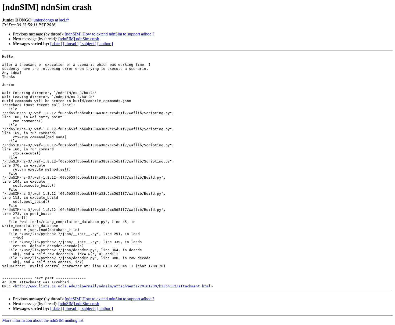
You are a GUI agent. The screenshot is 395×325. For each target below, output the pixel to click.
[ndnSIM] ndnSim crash (78, 39)
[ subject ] (88, 43)
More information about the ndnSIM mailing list (42, 320)
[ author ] (105, 43)
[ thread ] (70, 43)
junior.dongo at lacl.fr (51, 20)
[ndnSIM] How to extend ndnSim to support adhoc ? (109, 34)
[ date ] (56, 43)
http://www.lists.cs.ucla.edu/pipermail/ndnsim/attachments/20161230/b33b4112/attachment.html (113, 286)
